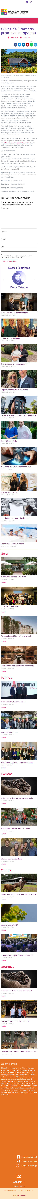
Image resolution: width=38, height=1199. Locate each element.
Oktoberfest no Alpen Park (11, 859)
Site (2, 246)
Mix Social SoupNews (9, 492)
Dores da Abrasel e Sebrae (11, 606)
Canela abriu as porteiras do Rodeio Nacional (18, 894)
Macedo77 (22, 1196)
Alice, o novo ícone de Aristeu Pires (14, 312)
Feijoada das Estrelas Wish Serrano (14, 390)
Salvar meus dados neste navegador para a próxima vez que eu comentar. (16, 256)
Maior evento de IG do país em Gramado (17, 798)
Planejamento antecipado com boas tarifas (17, 666)
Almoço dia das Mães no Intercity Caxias (16, 636)
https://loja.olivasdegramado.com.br (16, 143)
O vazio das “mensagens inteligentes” (15, 518)
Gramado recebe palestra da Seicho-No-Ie (17, 955)
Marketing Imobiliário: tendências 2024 (16, 467)
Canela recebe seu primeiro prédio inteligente (18, 415)
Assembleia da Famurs (10, 732)
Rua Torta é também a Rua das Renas (15, 828)
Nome (3, 232)
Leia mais (3, 582)
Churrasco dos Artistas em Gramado (15, 364)
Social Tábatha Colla (9, 441)
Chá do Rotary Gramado (10, 338)
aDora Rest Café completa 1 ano (13, 577)
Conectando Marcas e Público (12, 544)
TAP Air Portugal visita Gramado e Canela (17, 762)
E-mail (4, 239)
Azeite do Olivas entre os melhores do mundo (18, 1051)
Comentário (5, 208)
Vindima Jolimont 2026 (9, 925)
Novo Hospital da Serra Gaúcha (13, 702)
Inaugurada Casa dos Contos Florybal (15, 1021)
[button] (19, 20)
